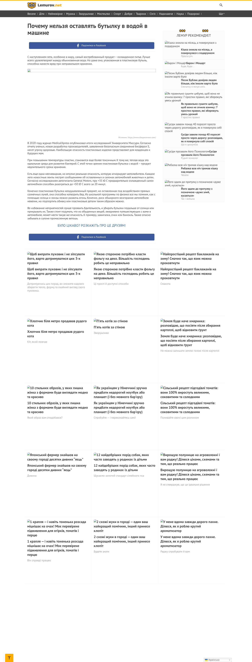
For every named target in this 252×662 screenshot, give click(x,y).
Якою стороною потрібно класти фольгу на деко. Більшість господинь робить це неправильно (124, 273)
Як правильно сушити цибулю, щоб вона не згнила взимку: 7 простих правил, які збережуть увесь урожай (200, 109)
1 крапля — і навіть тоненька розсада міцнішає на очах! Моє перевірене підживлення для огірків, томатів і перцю (55, 548)
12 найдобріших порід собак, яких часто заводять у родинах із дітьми (124, 467)
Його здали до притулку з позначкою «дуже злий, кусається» (196, 192)
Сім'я (152, 13)
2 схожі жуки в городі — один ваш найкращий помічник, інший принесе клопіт (122, 541)
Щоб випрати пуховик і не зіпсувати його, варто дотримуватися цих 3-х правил (54, 273)
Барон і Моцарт (195, 63)
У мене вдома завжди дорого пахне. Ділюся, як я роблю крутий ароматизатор (187, 541)
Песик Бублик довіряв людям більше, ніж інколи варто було (199, 81)
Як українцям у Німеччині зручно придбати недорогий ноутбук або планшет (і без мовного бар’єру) (119, 407)
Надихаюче (166, 13)
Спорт (117, 13)
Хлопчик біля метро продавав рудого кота (55, 333)
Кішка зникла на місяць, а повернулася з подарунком (197, 51)
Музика (70, 13)
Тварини (141, 13)
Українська (213, 660)
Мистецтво (103, 13)
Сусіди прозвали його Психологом (199, 153)
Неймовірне (55, 13)
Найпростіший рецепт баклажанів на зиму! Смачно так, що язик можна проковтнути (188, 273)
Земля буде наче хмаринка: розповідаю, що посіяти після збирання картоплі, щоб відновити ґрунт (191, 340)
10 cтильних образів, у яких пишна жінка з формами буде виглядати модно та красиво (57, 407)
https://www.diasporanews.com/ (142, 137)
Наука (180, 13)
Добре (128, 13)
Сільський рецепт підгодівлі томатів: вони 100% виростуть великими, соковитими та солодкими (187, 407)
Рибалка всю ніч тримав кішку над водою (199, 170)
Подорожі (193, 13)
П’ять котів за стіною (109, 327)
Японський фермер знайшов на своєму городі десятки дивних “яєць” (56, 467)
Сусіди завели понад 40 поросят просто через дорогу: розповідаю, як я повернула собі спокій (202, 138)
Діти (41, 13)
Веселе (31, 13)
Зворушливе (86, 13)
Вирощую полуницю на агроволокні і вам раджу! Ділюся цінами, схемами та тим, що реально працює (189, 474)
